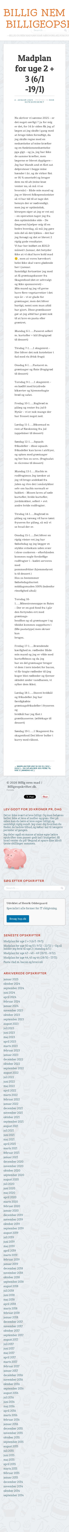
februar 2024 (11, 1001)
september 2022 (13, 1068)
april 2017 (9, 1357)
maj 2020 (9, 1192)
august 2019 (10, 1232)
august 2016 (10, 1393)
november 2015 (13, 1433)
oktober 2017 (11, 1330)
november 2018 (13, 1272)
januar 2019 (10, 1264)
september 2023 (13, 1019)
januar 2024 (11, 1006)
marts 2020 (10, 1201)
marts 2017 (10, 1361)
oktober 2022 (11, 1063)
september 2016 (13, 1388)
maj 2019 (9, 1246)
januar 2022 (10, 1103)
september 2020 (13, 1175)
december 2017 (13, 1321)
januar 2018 (10, 1317)
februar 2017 (11, 1366)
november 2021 (13, 1112)
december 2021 (13, 1108)
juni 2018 (9, 1295)
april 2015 (9, 1464)
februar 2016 (11, 1419)
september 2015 (13, 1441)
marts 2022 (10, 1094)
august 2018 (10, 1286)
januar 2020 (11, 1210)
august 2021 (10, 1126)
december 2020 (13, 1161)
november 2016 (13, 1379)
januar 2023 (10, 1054)
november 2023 (13, 1010)
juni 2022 (9, 1081)
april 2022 (9, 1090)
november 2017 (13, 1326)
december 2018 (13, 1268)
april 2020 (9, 1197)
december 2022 (13, 1059)
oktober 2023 (11, 1014)
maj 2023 (9, 1037)
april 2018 (9, 1304)
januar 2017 (10, 1370)
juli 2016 (8, 1397)
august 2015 (10, 1446)
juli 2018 (8, 1290)
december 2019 (13, 1215)
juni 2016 (9, 1401)
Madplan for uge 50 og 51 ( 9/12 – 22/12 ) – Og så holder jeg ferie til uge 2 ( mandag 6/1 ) (33, 768)
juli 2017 (8, 1344)
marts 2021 (10, 1148)
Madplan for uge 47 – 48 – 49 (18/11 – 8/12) (29, 953)
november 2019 (13, 1219)
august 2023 (11, 1023)
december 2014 (13, 1481)
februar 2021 (11, 1152)
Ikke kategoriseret (39, 101)
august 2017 (10, 1339)
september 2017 (13, 1335)
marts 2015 (10, 1468)
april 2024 (9, 997)
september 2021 (13, 1121)
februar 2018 (11, 1312)
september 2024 (13, 988)
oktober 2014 (11, 1490)
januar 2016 (10, 1424)
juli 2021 (8, 1130)
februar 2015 (11, 1473)
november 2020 (13, 1166)
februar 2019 (11, 1259)
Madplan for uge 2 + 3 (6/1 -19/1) (23, 941)
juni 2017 (8, 1348)
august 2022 (11, 1072)
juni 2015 (9, 1455)
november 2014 (13, 1486)
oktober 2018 (11, 1277)
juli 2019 (8, 1237)
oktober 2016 (11, 1384)
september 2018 (13, 1281)
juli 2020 (8, 1183)
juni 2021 (9, 1135)
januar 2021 (10, 1157)
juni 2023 (9, 1032)
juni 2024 (9, 992)
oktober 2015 (11, 1437)
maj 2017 (8, 1352)
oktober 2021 (11, 1117)
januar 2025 (10, 979)
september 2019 (13, 1228)
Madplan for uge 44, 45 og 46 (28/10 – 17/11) (30, 957)
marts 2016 (10, 1415)
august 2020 (11, 1179)
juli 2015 (8, 1450)
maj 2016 (9, 1406)
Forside (10, 790)
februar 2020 (11, 1206)
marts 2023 (10, 1046)
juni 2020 (9, 1188)
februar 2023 (11, 1050)
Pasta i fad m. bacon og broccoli (23, 962)
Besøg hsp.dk (17, 919)
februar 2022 (11, 1099)
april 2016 (9, 1410)
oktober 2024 (11, 983)
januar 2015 (10, 1477)
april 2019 (9, 1250)
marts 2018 (10, 1308)
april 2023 (9, 1041)
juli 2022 (8, 1077)
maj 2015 (9, 1459)
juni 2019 (9, 1241)
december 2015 (13, 1428)
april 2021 (9, 1143)
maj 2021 (9, 1139)
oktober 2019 (11, 1223)
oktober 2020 (11, 1170)
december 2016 (13, 1375)
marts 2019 (10, 1255)
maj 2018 (9, 1299)
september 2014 (13, 1495)
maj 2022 (9, 1086)
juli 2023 (8, 1028)
